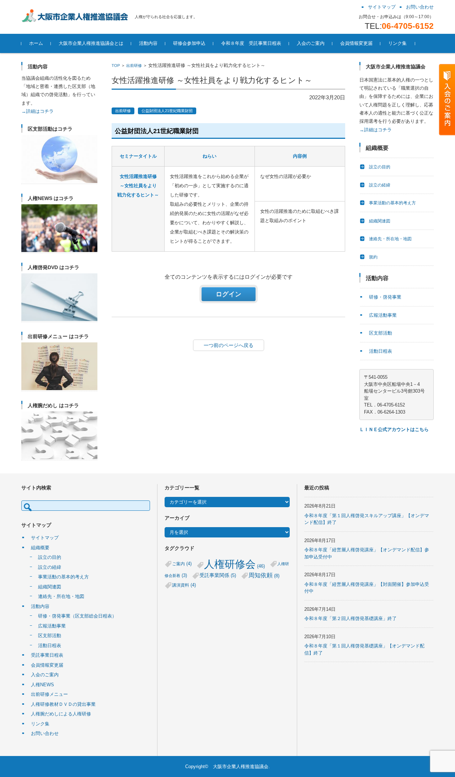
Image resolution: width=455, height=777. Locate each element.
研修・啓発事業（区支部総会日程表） (77, 616)
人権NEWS (42, 684)
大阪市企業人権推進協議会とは (91, 43)
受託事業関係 (217, 575)
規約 (373, 256)
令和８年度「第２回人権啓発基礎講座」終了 (350, 618)
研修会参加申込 (189, 43)
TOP (116, 65)
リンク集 (397, 43)
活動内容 (148, 43)
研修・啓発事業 (385, 297)
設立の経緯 (379, 185)
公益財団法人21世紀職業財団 (167, 111)
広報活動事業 (383, 315)
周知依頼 (263, 575)
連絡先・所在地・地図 (390, 238)
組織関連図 (379, 221)
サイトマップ (45, 537)
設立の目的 (379, 166)
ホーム (36, 43)
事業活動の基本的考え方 (392, 202)
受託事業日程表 (47, 655)
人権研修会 (234, 564)
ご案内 (182, 563)
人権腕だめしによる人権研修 (61, 713)
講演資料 (184, 585)
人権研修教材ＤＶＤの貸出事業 (63, 704)
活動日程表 (380, 351)
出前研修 (134, 65)
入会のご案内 (311, 43)
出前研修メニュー (49, 694)
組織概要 (40, 547)
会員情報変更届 (356, 43)
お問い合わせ (45, 733)
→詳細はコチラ (37, 111)
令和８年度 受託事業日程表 (251, 43)
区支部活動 (380, 333)
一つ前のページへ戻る (228, 345)
